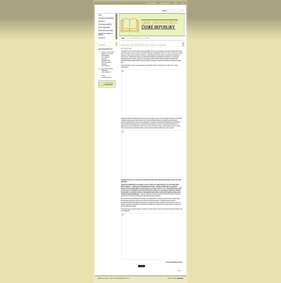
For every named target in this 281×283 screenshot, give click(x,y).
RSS (176, 3)
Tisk (183, 3)
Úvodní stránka (152, 3)
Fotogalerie (101, 38)
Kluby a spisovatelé (104, 27)
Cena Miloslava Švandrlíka (105, 18)
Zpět (180, 270)
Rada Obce (101, 21)
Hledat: (164, 10)
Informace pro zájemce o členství (105, 34)
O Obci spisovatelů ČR (105, 24)
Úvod (122, 38)
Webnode (180, 278)
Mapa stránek (165, 3)
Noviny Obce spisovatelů (105, 30)
